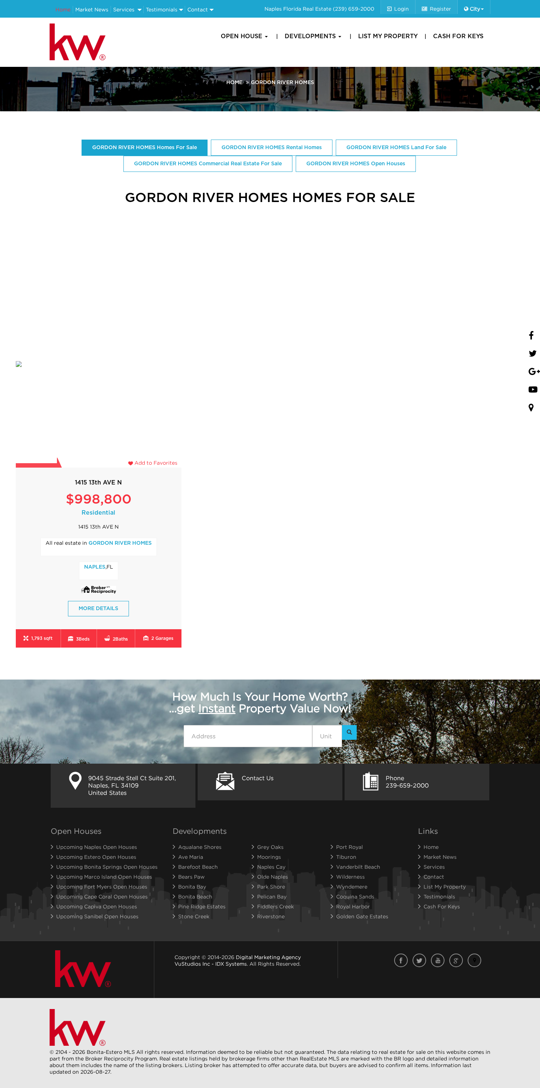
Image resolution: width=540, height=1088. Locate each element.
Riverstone (271, 916)
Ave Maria (190, 857)
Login (401, 8)
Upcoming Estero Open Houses (96, 857)
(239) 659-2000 (353, 8)
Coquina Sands (355, 896)
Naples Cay (271, 866)
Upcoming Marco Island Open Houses (104, 876)
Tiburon (346, 857)
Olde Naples (272, 876)
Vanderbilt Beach (358, 866)
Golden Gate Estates (362, 916)
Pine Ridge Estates (202, 906)
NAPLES (94, 567)
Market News (91, 9)
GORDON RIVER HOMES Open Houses (355, 163)
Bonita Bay (192, 886)
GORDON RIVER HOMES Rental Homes (272, 147)
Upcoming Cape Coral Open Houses (102, 896)
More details (98, 608)
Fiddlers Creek (275, 906)
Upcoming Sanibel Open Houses (97, 916)
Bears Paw (191, 876)
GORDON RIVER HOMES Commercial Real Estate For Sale (208, 163)
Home (63, 9)
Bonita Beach (195, 896)
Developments (311, 36)
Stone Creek (193, 916)
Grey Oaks (270, 847)
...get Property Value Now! (260, 702)
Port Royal (349, 847)
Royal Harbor (353, 906)
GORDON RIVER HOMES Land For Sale (396, 147)
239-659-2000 (407, 785)
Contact (197, 9)
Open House (242, 36)
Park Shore (271, 886)
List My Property (388, 36)
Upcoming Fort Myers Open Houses (101, 886)
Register (440, 8)
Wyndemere (351, 886)
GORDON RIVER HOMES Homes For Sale (144, 147)
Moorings (269, 857)
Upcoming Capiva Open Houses (96, 906)
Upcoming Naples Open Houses (96, 847)
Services (123, 9)
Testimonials (161, 9)
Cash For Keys (458, 36)
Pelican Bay (272, 896)
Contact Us (258, 778)
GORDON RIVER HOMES (120, 543)
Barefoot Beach (198, 866)
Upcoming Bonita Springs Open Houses (107, 866)
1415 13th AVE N (98, 483)
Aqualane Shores (200, 847)
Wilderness (350, 876)
